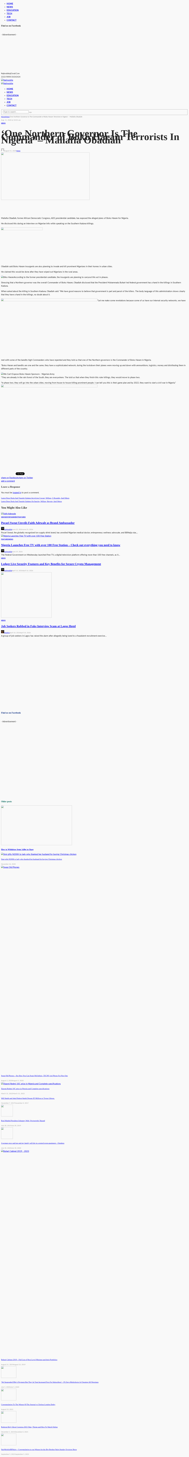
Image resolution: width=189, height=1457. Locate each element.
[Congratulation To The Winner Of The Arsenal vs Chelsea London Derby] (8, 1400)
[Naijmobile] (7, 80)
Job (9, 17)
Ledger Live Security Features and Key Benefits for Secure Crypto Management (51, 564)
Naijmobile (8, 529)
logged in (17, 493)
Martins (7, 632)
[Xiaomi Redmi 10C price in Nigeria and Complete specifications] (31, 1084)
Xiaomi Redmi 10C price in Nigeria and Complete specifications (25, 1089)
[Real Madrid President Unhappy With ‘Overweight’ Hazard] (7, 1116)
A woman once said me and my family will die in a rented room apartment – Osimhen (32, 1143)
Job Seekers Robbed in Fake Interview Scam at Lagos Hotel (38, 626)
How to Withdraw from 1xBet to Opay (17, 849)
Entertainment (12, 517)
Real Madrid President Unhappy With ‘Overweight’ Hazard (23, 1121)
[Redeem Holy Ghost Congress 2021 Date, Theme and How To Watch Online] (8, 1422)
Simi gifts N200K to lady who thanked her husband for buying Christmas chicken (31, 859)
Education (13, 10)
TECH (9, 14)
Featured (22, 517)
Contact (11, 20)
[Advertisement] (22, 53)
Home (10, 4)
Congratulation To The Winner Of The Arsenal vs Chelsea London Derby (28, 1404)
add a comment (8, 481)
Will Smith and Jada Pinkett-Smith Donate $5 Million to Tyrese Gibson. (28, 1098)
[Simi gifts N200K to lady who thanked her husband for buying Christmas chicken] (38, 854)
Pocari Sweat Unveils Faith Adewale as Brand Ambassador (38, 522)
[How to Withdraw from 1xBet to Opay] (36, 845)
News (10, 7)
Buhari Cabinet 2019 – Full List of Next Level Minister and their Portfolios (29, 1360)
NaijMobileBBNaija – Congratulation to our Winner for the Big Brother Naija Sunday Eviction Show (39, 1449)
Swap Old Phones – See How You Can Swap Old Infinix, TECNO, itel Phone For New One (34, 1076)
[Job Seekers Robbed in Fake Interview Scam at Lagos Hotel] (26, 617)
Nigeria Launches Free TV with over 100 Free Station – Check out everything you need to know (60, 545)
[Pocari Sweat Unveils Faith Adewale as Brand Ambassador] (8, 514)
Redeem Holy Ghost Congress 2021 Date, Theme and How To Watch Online (29, 1427)
